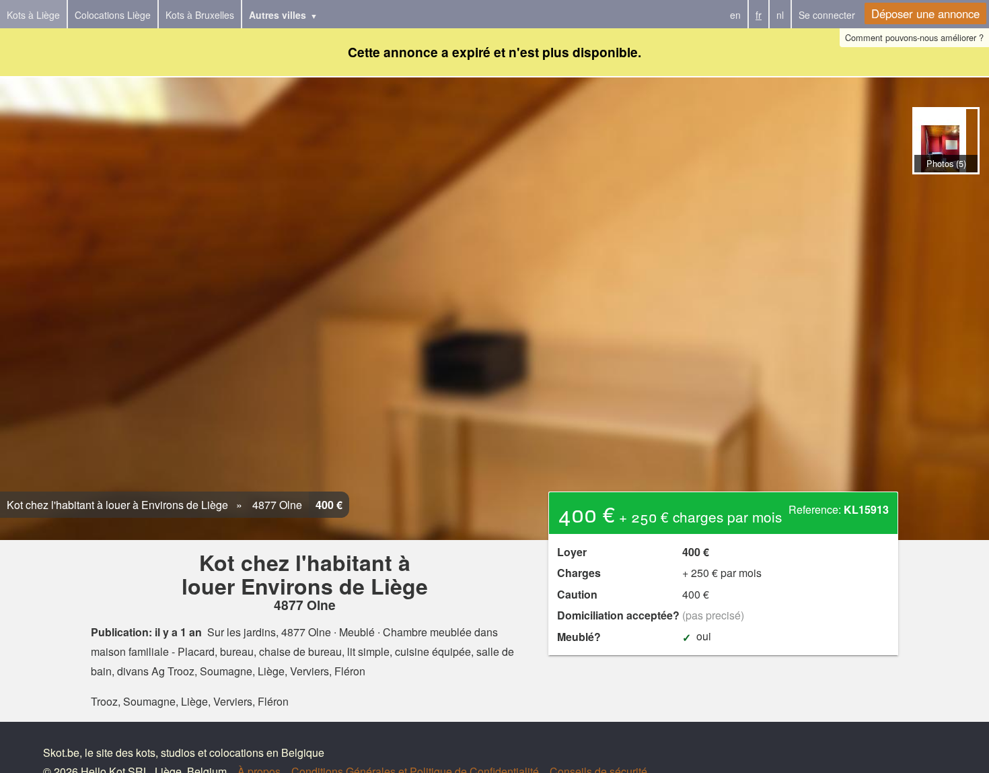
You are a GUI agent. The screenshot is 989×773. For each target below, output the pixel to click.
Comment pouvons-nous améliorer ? (914, 37)
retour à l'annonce (946, 188)
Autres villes (277, 15)
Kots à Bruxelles (200, 15)
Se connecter (827, 15)
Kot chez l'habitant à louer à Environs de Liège (117, 504)
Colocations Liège (113, 15)
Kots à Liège (33, 15)
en (735, 15)
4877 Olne (276, 504)
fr (759, 15)
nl (780, 15)
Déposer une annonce (925, 13)
